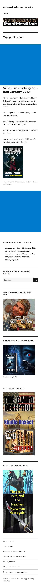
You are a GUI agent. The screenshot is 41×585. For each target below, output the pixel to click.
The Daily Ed (8, 546)
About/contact (9, 562)
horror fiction (32, 182)
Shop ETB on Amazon (12, 567)
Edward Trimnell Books (18, 7)
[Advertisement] (20, 64)
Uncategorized (21, 182)
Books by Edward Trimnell (14, 551)
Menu (6, 13)
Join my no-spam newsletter (15, 572)
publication (7, 184)
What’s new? (8, 541)
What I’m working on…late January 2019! (20, 89)
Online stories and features (14, 557)
